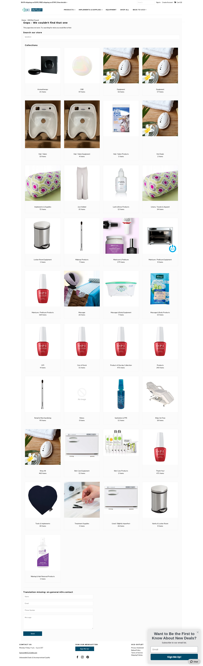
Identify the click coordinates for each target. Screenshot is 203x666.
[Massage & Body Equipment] (121, 290)
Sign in (158, 2)
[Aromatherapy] (43, 67)
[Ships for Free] (160, 395)
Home (24, 20)
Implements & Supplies (90, 10)
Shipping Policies (137, 655)
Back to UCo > (139, 10)
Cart (179, 2)
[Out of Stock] (82, 343)
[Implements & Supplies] (43, 184)
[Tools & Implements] (43, 501)
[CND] (82, 67)
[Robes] (82, 395)
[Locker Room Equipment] (43, 237)
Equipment (111, 10)
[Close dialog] (198, 632)
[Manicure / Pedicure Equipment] (160, 237)
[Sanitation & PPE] (121, 395)
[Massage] (82, 290)
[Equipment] (121, 67)
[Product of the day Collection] (121, 343)
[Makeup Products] (82, 237)
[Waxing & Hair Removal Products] (43, 554)
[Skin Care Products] (121, 444)
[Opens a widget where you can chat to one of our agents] (194, 662)
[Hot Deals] (160, 119)
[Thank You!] (160, 448)
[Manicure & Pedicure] (121, 237)
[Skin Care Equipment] (82, 446)
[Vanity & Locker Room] (160, 501)
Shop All (124, 10)
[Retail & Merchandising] (43, 395)
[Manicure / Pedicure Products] (43, 290)
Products (69, 10)
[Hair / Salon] (43, 125)
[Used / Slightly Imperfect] (121, 499)
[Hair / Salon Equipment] (82, 125)
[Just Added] (82, 184)
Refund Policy (136, 650)
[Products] (160, 343)
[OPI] (43, 343)
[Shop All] (43, 448)
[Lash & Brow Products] (121, 184)
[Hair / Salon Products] (121, 119)
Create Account (167, 2)
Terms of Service (137, 653)
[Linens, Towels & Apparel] (160, 184)
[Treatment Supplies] (82, 501)
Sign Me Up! (84, 649)
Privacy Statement (137, 648)
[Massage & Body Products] (160, 290)
